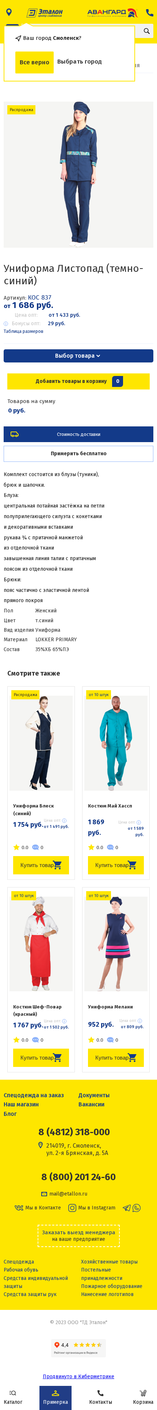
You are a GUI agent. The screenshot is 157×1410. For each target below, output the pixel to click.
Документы (94, 1095)
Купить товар (37, 865)
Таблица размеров (23, 331)
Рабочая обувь (21, 1270)
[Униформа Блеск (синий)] (41, 743)
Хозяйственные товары (109, 1262)
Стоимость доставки (78, 434)
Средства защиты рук (30, 1294)
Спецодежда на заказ (34, 1095)
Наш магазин (21, 1104)
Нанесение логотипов (107, 1294)
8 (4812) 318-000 (74, 1132)
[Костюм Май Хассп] (116, 743)
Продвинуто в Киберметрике (78, 1376)
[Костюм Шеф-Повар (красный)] (41, 944)
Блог (10, 1113)
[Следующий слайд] (138, 174)
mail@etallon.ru (68, 1194)
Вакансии (91, 1104)
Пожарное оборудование (111, 1286)
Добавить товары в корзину (77, 381)
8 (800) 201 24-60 (78, 1177)
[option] (79, 175)
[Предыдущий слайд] (18, 174)
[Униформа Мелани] (116, 944)
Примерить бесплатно (79, 454)
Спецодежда (19, 1262)
